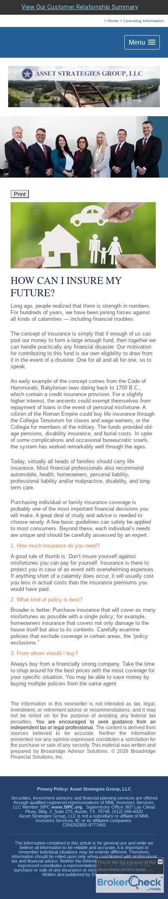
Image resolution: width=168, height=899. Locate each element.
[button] (142, 42)
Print (20, 194)
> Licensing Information (142, 20)
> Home (111, 20)
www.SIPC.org (66, 806)
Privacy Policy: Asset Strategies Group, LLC (84, 788)
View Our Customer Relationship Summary (80, 7)
